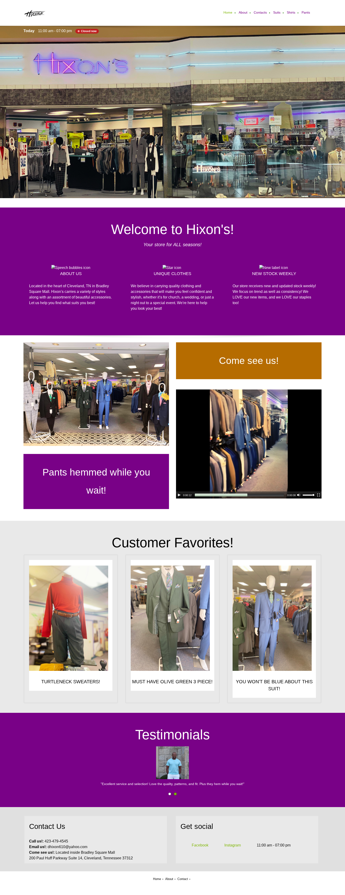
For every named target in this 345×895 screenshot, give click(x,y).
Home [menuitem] (157, 879)
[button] (172, 766)
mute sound (298, 494)
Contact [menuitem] (182, 879)
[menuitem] (228, 13)
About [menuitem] (169, 879)
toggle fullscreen (318, 494)
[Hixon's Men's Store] (34, 13)
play (179, 495)
